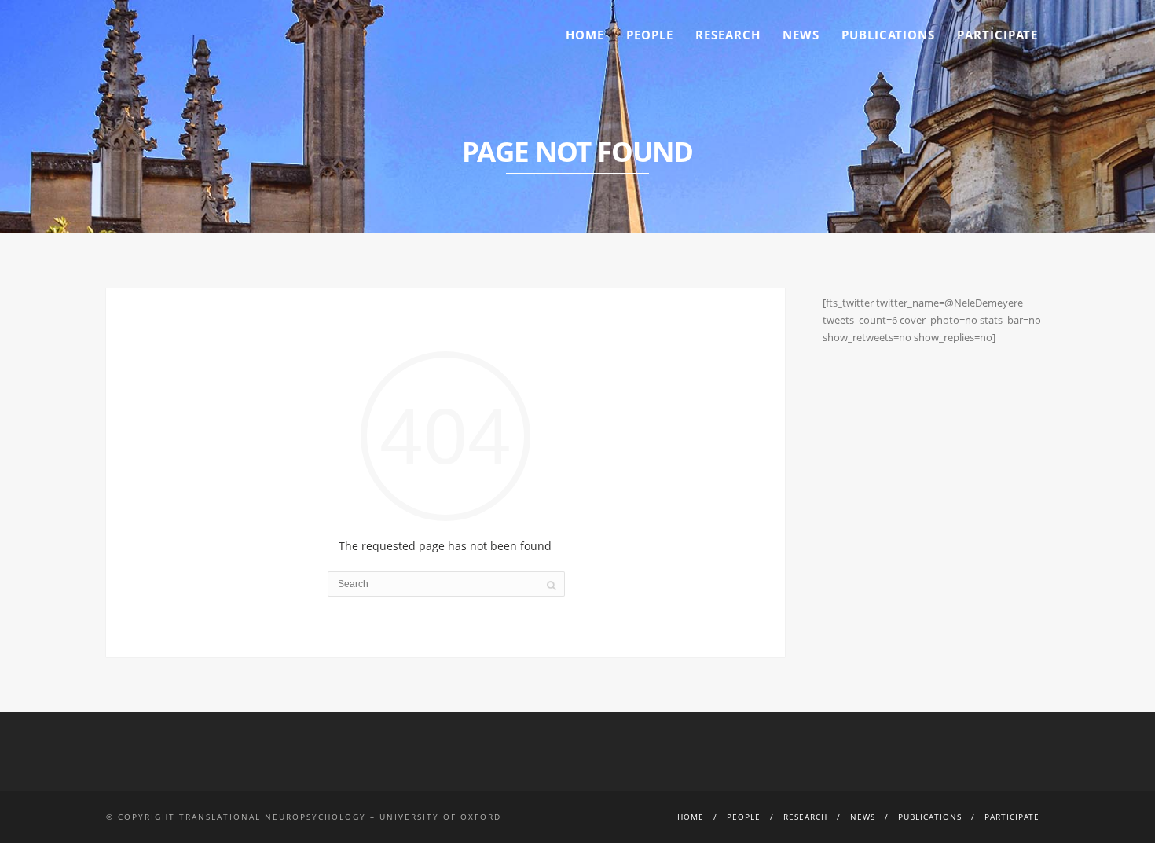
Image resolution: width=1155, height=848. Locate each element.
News (801, 34)
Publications (888, 34)
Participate (997, 34)
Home (585, 34)
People (649, 34)
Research (728, 34)
